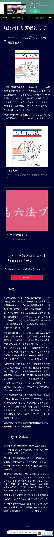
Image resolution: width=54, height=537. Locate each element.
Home (5, 18)
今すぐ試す (34, 11)
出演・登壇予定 (17, 18)
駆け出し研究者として (36, 18)
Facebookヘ (27, 277)
